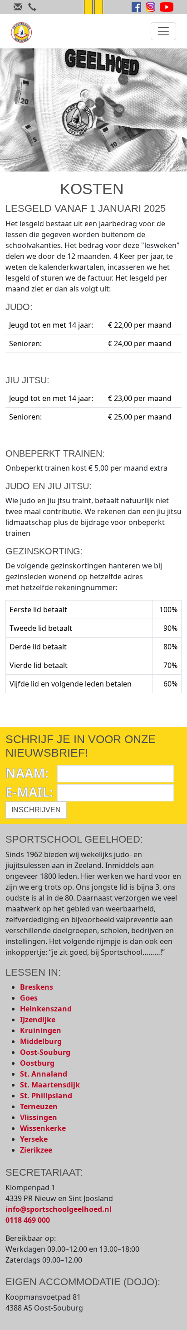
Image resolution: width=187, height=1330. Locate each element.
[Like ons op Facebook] (136, 7)
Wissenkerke (43, 1128)
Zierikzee (36, 1150)
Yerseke (34, 1139)
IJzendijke (37, 1020)
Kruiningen (40, 1030)
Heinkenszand (46, 1009)
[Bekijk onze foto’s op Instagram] (150, 7)
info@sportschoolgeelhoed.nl (58, 1209)
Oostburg (37, 1063)
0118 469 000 (27, 1220)
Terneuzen (39, 1106)
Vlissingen (38, 1117)
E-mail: (29, 792)
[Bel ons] (32, 8)
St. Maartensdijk (50, 1085)
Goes (29, 998)
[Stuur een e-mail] (18, 8)
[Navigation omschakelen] (163, 31)
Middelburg (41, 1041)
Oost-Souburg (45, 1052)
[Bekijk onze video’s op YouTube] (166, 7)
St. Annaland (43, 1074)
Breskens (36, 987)
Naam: (27, 773)
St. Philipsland (46, 1096)
